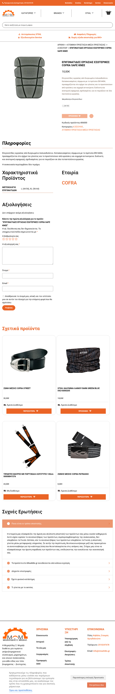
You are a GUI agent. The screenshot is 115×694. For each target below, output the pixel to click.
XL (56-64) (34, 189)
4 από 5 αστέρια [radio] (13, 239)
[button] (91, 116)
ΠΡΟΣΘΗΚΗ (73, 116)
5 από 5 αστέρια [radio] (16, 239)
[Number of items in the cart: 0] (110, 11)
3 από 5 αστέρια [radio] (10, 239)
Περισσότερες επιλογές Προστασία (88, 677)
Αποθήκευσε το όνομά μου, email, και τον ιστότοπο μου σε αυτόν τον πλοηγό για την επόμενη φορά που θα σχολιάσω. (27, 299)
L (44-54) (25, 189)
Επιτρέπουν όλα (96, 685)
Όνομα (5, 270)
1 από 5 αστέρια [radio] (3, 239)
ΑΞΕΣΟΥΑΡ (62, 48)
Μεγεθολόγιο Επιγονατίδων (72, 99)
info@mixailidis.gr (101, 651)
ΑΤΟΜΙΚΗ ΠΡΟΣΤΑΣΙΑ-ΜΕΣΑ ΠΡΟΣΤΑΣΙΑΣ (86, 45)
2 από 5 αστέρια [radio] (6, 239)
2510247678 (28, 3)
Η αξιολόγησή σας (11, 244)
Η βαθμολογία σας (10, 236)
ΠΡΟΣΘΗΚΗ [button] (83, 411)
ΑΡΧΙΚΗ (61, 45)
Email (5, 283)
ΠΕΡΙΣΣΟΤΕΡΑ (29, 411)
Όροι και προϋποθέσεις (20, 690)
